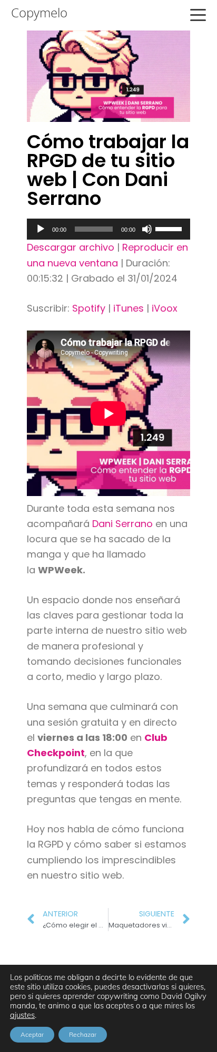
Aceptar (32, 1034)
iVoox (164, 308)
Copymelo (39, 12)
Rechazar (82, 1034)
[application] (108, 229)
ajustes (22, 1015)
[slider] (170, 228)
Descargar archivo (70, 247)
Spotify (88, 308)
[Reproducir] (40, 229)
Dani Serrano (122, 523)
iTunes (128, 308)
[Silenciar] (147, 229)
